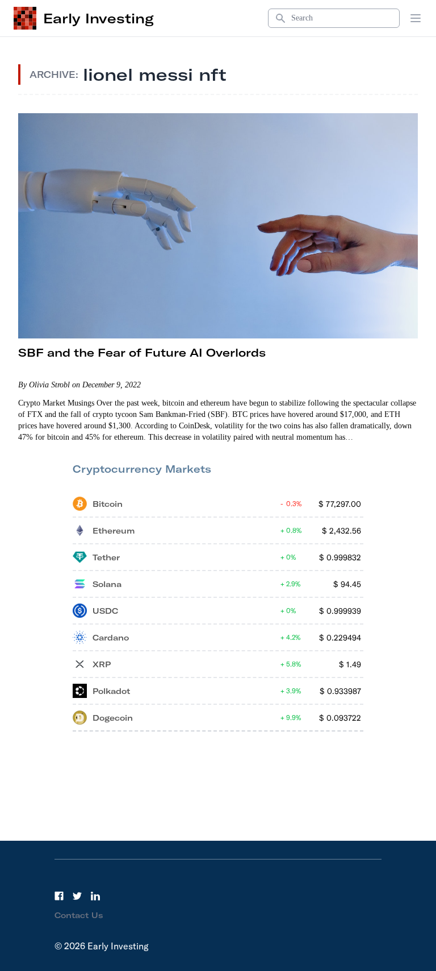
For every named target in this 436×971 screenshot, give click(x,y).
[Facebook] (59, 895)
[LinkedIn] (95, 895)
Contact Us (78, 915)
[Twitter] (77, 895)
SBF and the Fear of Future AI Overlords (142, 352)
